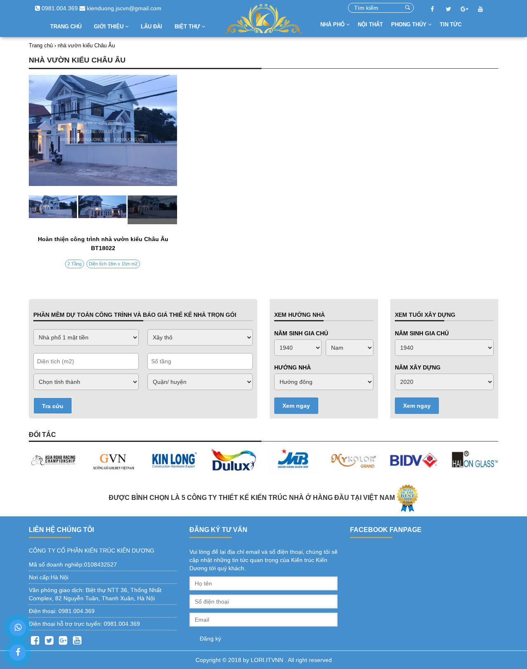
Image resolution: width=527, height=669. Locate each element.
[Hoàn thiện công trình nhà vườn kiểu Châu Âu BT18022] (103, 209)
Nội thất (370, 24)
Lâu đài (151, 26)
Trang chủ (66, 26)
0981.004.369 (59, 8)
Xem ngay (296, 405)
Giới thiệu (109, 26)
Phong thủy (409, 24)
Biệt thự (188, 26)
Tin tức (451, 24)
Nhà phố (333, 24)
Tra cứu (52, 406)
